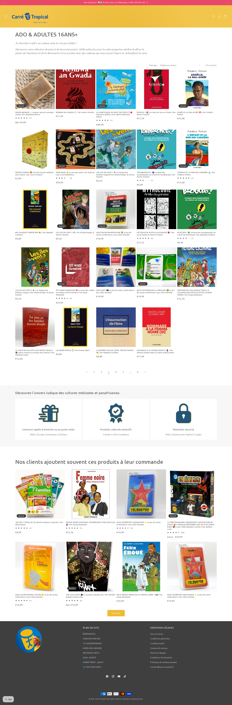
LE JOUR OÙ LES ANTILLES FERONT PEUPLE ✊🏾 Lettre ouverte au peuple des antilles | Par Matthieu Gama (35, 352)
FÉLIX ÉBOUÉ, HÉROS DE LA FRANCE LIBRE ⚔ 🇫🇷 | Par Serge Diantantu (139, 596)
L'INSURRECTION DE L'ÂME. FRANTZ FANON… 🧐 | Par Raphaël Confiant (115, 351)
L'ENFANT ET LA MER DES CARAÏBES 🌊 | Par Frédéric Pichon (196, 173)
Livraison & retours (158, 648)
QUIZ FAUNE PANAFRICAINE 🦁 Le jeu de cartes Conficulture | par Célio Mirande (113, 233)
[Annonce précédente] (5, 2)
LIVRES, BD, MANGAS (92, 648)
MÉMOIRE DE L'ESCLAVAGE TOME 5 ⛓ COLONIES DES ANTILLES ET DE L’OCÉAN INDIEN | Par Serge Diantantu (194, 292)
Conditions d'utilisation (161, 657)
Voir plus (116, 613)
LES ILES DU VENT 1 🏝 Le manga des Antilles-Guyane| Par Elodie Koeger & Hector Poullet (115, 174)
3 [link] (108, 372)
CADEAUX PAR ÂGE (91, 638)
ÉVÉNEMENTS (89, 634)
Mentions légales (158, 653)
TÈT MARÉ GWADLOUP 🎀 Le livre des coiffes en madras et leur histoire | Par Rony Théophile (75, 292)
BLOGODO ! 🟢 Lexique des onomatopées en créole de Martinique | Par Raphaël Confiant (196, 233)
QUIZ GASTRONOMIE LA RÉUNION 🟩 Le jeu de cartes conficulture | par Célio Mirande (155, 291)
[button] (6, 16)
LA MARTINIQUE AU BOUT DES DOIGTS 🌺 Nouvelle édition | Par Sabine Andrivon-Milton (114, 114)
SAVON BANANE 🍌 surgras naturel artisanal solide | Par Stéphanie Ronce (34, 113)
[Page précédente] (87, 372)
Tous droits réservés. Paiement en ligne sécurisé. (124, 699)
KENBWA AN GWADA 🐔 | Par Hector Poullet (75, 112)
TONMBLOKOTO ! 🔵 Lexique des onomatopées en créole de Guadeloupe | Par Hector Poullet (156, 174)
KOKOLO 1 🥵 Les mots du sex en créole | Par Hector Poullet (156, 113)
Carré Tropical (100, 699)
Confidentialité (157, 643)
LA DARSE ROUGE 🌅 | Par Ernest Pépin (73, 350)
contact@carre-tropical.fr (162, 667)
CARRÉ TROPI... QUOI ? (93, 662)
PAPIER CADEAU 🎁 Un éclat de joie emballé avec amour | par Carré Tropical (34, 173)
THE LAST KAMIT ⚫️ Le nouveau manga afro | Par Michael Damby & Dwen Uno (90, 596)
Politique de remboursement (163, 662)
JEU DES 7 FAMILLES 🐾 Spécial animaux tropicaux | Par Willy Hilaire (39, 523)
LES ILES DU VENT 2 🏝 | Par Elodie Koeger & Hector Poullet (75, 233)
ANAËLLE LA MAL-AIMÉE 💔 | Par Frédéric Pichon (195, 113)
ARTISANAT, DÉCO (91, 653)
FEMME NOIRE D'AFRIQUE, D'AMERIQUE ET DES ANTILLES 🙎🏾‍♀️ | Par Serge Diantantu (90, 523)
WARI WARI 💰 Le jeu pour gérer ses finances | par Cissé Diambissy (75, 173)
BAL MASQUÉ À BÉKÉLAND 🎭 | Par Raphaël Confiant (34, 233)
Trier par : (153, 65)
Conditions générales (160, 638)
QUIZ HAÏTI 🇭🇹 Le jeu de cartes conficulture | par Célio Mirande (115, 291)
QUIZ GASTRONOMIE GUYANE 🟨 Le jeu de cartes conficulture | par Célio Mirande (36, 596)
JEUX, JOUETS (89, 657)
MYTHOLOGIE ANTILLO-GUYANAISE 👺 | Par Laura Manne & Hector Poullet (156, 233)
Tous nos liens (156, 634)
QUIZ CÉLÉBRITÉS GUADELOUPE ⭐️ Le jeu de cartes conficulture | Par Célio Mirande (139, 523)
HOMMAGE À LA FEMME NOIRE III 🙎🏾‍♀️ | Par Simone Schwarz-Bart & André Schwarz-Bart (155, 351)
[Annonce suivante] (227, 2)
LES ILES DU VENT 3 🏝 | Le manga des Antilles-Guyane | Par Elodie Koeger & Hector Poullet (34, 292)
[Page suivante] (145, 372)
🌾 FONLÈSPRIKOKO (92, 643)
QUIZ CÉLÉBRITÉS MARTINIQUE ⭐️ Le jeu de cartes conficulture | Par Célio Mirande (189, 596)
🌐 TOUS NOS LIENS (92, 667)
